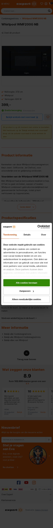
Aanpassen (25, 291)
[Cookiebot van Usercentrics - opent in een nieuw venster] (38, 227)
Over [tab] (43, 234)
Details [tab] (27, 234)
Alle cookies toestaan (26, 282)
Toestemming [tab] (10, 234)
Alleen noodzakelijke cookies (26, 299)
